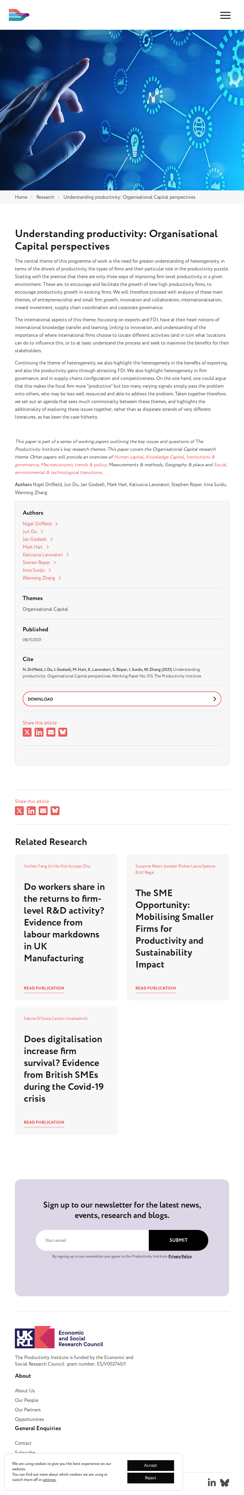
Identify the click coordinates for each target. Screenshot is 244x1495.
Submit (179, 1240)
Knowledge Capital (165, 457)
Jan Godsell (35, 539)
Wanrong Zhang (39, 578)
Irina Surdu (34, 570)
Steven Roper (36, 562)
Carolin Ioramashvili (70, 1018)
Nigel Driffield (37, 524)
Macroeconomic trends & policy (73, 464)
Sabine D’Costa (38, 1018)
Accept (150, 1465)
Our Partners (28, 1410)
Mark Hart (33, 547)
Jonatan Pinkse (177, 866)
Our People (26, 1400)
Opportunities (29, 1419)
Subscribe (25, 1452)
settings (49, 1480)
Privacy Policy (180, 1256)
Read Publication (44, 988)
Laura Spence (203, 866)
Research (45, 197)
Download (40, 699)
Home (21, 197)
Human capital (128, 457)
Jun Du (30, 531)
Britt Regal (144, 872)
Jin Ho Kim (58, 866)
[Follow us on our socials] (211, 1482)
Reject (150, 1478)
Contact (23, 1443)
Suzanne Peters (149, 866)
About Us (25, 1391)
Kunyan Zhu (79, 866)
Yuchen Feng (36, 866)
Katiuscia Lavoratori (43, 555)
